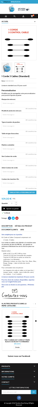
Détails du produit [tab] (23, 226)
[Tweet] (13, 218)
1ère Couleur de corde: (9, 156)
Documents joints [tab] (10, 230)
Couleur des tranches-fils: (10, 179)
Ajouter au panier (11, 209)
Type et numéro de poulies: (11, 122)
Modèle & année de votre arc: (12, 111)
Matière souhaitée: (8, 145)
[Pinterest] (16, 218)
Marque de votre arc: (9, 99)
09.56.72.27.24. (16, 2)
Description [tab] (7, 226)
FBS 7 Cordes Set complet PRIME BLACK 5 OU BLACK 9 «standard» (17, 341)
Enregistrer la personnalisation (22, 192)
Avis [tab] (22, 230)
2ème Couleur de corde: (10, 168)
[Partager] (9, 218)
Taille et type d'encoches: (10, 133)
